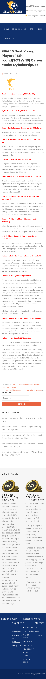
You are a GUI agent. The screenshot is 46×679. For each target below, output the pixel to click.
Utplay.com (16, 646)
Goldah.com (17, 642)
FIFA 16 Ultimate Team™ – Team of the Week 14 (23, 390)
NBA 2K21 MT (28, 641)
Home (6, 29)
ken (23, 74)
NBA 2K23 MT (28, 649)
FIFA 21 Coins (28, 627)
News (39, 29)
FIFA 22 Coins (28, 631)
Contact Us (9, 38)
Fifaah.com (16, 632)
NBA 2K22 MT (28, 645)
